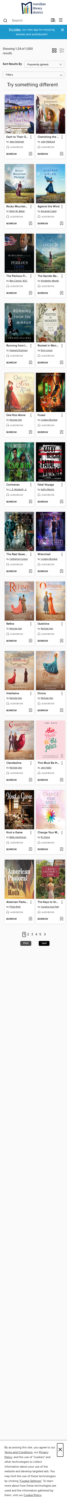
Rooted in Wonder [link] (49, 345)
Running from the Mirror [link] (17, 345)
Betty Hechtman (17, 837)
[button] (54, 52)
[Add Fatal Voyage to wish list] (61, 502)
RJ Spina (45, 837)
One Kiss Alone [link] (15, 415)
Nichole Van (15, 419)
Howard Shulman (18, 350)
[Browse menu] (60, 20)
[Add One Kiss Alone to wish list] (30, 432)
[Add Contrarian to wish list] (30, 502)
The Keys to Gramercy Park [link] (49, 902)
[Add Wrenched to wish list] (61, 571)
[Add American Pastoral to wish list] (30, 919)
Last (44, 943)
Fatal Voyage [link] (46, 485)
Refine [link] (10, 624)
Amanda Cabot (49, 211)
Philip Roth (15, 906)
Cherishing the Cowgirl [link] (49, 137)
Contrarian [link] (13, 485)
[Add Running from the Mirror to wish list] (30, 362)
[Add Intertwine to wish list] (30, 710)
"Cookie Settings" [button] (30, 1481)
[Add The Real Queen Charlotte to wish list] (30, 571)
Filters (9, 74)
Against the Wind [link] (49, 206)
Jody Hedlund (48, 141)
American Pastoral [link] (17, 902)
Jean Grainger (16, 141)
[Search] (5, 20)
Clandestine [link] (13, 763)
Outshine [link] (43, 624)
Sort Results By (12, 64)
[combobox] (26, 20)
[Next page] (45, 934)
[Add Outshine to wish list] (61, 641)
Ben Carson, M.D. (18, 280)
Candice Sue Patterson (51, 906)
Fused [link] (41, 415)
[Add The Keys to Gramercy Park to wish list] (61, 919)
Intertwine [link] (12, 693)
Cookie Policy (32, 1495)
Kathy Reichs (47, 489)
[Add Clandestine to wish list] (30, 780)
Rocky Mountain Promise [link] (17, 206)
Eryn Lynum (47, 350)
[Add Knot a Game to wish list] (30, 849)
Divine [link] (42, 693)
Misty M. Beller (17, 211)
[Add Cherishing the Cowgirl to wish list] (61, 154)
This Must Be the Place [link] (49, 763)
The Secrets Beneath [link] (49, 276)
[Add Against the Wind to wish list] (61, 223)
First (25, 943)
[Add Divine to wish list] (61, 710)
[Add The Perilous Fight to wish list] (30, 293)
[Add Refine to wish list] (30, 641)
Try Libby (15, 30)
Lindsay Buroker (49, 419)
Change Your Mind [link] (49, 832)
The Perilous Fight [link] (17, 276)
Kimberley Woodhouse (51, 280)
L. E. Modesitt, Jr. (18, 489)
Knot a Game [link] (14, 832)
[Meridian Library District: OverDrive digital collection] (33, 8)
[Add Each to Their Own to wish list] (30, 154)
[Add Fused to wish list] (61, 432)
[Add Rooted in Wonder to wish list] (61, 362)
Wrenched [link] (44, 554)
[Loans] (53, 20)
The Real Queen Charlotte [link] (17, 554)
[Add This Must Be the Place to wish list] (61, 780)
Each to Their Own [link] (17, 137)
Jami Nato (46, 767)
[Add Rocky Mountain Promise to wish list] (30, 223)
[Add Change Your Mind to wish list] (61, 849)
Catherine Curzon (18, 559)
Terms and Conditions (18, 1452)
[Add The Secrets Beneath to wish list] (61, 293)
